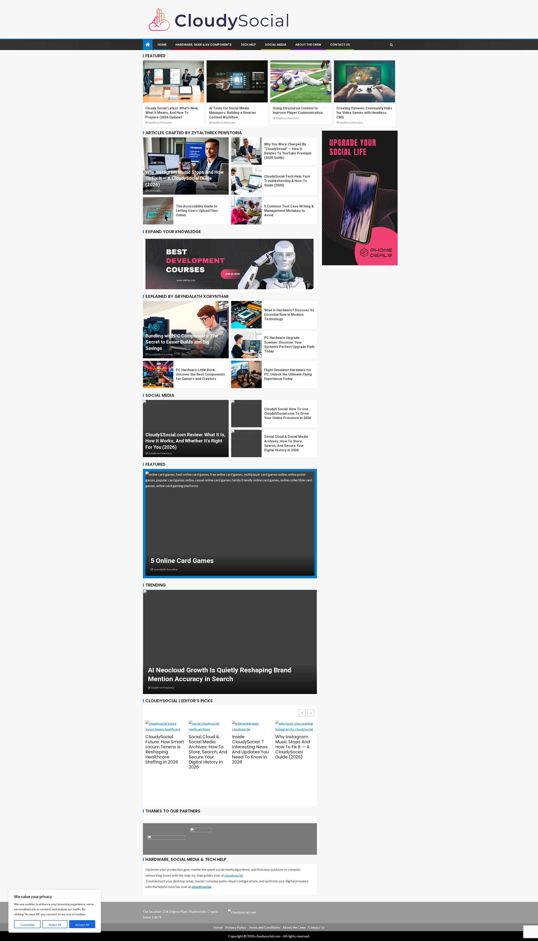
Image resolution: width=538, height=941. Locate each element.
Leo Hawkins (155, 190)
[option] (229, 523)
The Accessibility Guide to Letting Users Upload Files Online (197, 210)
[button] (310, 713)
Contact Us (340, 44)
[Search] (391, 45)
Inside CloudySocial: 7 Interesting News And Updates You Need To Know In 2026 (207, 749)
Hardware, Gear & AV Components (203, 44)
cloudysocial (233, 875)
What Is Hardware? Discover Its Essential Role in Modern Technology (289, 314)
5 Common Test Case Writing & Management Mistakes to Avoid (289, 210)
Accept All (82, 924)
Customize (27, 924)
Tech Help (248, 44)
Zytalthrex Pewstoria (160, 122)
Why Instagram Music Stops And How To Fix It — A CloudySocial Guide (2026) (184, 178)
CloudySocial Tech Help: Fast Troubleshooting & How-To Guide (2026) (287, 180)
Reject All (55, 924)
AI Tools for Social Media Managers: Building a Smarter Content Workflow (232, 112)
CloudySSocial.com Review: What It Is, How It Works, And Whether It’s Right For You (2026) (185, 441)
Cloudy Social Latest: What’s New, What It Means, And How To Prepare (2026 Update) (171, 112)
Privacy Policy (235, 927)
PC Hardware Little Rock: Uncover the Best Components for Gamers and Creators (200, 374)
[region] (54, 911)
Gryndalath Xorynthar (160, 354)
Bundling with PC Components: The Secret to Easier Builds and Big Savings (181, 342)
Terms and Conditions (264, 927)
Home (162, 44)
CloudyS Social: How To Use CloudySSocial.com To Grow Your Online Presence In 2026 (287, 413)
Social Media (275, 44)
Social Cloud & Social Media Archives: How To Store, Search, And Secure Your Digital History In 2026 (164, 752)
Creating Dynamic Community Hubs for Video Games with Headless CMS (364, 112)
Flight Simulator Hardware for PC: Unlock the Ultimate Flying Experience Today (288, 374)
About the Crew (308, 44)
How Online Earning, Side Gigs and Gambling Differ (227, 561)
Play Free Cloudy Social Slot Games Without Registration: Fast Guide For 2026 (294, 757)
